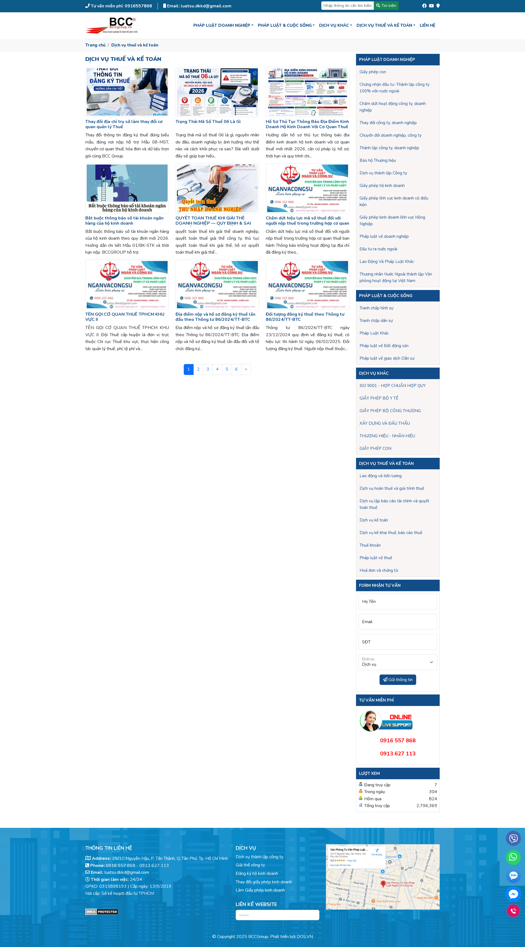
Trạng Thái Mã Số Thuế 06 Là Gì (208, 122)
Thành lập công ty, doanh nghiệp (389, 148)
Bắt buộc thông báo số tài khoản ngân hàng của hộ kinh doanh (124, 220)
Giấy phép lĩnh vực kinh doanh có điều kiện (394, 201)
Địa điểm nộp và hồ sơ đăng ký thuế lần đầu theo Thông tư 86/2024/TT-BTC (215, 316)
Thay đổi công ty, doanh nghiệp (388, 122)
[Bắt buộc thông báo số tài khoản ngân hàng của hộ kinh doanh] (127, 188)
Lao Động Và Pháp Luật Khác (387, 261)
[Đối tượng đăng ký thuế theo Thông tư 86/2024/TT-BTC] (307, 285)
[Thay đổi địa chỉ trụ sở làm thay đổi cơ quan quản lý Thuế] (127, 92)
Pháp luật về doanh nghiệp (384, 236)
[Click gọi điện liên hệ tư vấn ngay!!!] (513, 911)
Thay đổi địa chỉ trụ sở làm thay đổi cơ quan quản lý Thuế (123, 124)
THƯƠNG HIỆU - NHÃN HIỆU (387, 436)
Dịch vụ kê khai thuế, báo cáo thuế (391, 532)
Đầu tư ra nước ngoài (378, 249)
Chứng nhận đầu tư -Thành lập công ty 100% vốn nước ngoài (395, 88)
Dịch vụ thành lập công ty (259, 857)
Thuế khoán (370, 545)
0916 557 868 (120, 866)
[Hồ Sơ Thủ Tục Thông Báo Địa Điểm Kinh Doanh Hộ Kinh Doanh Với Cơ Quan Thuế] (307, 92)
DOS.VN (305, 937)
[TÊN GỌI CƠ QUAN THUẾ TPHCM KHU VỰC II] (127, 285)
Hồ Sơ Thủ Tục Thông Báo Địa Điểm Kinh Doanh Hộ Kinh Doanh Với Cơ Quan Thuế (307, 124)
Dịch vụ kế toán (374, 520)
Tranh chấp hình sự (376, 308)
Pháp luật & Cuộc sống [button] (285, 25)
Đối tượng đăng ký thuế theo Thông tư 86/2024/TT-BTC (305, 316)
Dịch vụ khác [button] (334, 25)
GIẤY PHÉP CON (375, 448)
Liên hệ (427, 25)
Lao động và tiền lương (381, 476)
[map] (438, 4)
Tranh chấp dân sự (376, 320)
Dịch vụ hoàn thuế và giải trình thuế (392, 488)
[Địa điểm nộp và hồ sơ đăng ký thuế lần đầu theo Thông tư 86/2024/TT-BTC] (217, 285)
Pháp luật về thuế (376, 558)
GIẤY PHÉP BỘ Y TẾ (379, 398)
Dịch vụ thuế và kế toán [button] (384, 25)
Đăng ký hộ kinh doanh (257, 873)
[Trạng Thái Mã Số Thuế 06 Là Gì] (217, 92)
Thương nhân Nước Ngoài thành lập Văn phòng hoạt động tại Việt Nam (396, 277)
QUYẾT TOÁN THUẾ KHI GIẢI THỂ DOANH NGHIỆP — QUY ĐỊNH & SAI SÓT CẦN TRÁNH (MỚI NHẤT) (213, 223)
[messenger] (513, 894)
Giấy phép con (373, 72)
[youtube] (431, 4)
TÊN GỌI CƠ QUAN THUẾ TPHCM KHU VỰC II (124, 316)
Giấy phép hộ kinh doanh (382, 185)
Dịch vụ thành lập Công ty (383, 173)
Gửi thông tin (400, 680)
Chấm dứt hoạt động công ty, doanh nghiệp (393, 107)
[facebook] (424, 4)
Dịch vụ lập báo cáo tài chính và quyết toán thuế (394, 504)
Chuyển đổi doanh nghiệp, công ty (391, 135)
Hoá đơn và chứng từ (379, 570)
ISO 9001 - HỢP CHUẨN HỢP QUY (393, 385)
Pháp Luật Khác (374, 333)
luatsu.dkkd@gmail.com (126, 872)
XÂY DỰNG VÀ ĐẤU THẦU (385, 423)
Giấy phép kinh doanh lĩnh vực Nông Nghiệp (392, 221)
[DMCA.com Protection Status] (157, 911)
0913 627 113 (154, 866)
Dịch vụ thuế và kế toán (134, 45)
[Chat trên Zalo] (513, 877)
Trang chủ (95, 45)
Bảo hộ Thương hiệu (378, 160)
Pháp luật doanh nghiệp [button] (221, 25)
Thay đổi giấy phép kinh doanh (264, 882)
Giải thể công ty (250, 865)
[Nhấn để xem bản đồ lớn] (383, 877)
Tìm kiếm (388, 5)
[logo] (112, 25)
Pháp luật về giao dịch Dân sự (387, 358)
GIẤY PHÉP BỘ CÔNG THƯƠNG (390, 411)
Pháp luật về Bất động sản (384, 345)
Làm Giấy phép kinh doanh (260, 890)
